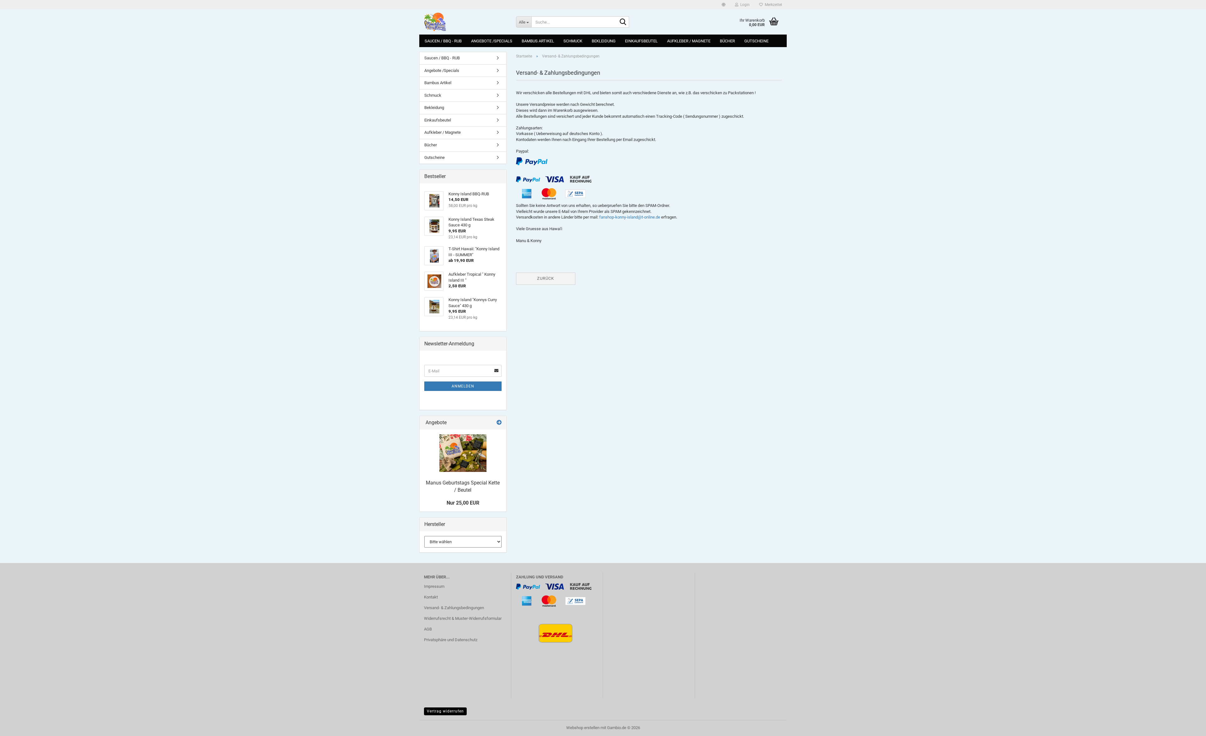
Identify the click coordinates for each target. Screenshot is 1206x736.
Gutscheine (756, 41)
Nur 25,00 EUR (463, 503)
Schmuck (572, 41)
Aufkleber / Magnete (688, 41)
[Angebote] (499, 422)
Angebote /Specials (491, 41)
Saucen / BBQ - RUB (443, 41)
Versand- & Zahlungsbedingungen (454, 607)
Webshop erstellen (583, 727)
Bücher (727, 41)
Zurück (545, 278)
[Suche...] (623, 22)
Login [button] (744, 5)
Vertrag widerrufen (445, 711)
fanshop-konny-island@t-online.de (629, 217)
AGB (428, 629)
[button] (723, 4)
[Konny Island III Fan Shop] (465, 22)
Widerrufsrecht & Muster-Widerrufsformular (463, 618)
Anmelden (463, 386)
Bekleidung (604, 41)
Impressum (434, 586)
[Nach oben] (1188, 726)
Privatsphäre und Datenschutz (450, 639)
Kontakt (431, 597)
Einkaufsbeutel (641, 41)
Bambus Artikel (538, 41)
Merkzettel (772, 5)
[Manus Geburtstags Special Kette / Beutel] (462, 453)
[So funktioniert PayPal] (531, 161)
